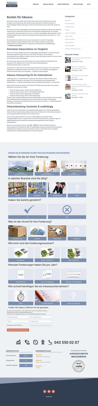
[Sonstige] (73, 168)
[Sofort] (20, 297)
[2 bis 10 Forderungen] (47, 276)
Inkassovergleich (70, 45)
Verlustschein (78, 4)
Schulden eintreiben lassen (72, 49)
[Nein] (67, 211)
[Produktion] (37, 189)
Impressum (49, 396)
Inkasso (67, 30)
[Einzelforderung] (20, 276)
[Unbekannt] (77, 232)
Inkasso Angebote (70, 33)
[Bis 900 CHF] (20, 254)
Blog (88, 4)
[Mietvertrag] (57, 232)
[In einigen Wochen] (47, 297)
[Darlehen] (37, 232)
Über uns (36, 4)
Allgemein (68, 20)
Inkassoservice (69, 42)
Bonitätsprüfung (63, 4)
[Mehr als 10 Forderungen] (73, 276)
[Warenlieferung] (17, 232)
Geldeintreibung (69, 26)
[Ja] (27, 211)
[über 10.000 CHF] (73, 254)
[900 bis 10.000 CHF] (47, 254)
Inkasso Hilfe (69, 36)
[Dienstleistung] (57, 189)
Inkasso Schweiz (70, 39)
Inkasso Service (48, 4)
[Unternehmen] (20, 168)
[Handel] (17, 189)
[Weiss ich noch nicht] (73, 297)
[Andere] (77, 189)
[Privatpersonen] (47, 168)
